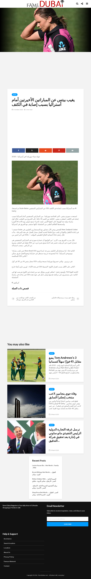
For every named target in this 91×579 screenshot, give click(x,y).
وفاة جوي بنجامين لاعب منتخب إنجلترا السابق (63, 395)
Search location (9, 543)
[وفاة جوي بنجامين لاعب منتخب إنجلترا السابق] (26, 401)
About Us (7, 552)
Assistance (7, 539)
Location (7, 548)
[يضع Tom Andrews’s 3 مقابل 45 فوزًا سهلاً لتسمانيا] (26, 365)
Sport (14, 94)
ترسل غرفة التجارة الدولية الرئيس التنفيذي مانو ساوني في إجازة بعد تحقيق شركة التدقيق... (65, 435)
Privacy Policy (9, 557)
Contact (6, 566)
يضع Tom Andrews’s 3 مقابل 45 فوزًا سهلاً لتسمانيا (65, 359)
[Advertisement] (45, 70)
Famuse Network (10, 561)
